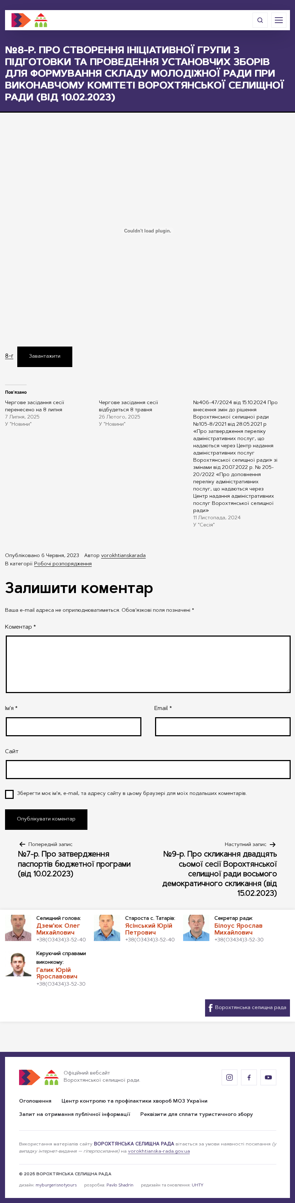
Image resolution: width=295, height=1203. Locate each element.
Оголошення (35, 1101)
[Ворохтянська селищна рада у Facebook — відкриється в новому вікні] (249, 1077)
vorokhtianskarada (123, 555)
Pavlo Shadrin (119, 1185)
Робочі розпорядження (63, 564)
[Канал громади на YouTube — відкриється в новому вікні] (268, 1077)
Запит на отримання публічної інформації (74, 1114)
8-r (9, 355)
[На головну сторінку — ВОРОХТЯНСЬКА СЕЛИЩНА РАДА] (29, 20)
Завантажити (44, 356)
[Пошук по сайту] (260, 20)
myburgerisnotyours (56, 1185)
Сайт (11, 752)
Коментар (20, 627)
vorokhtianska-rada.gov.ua (159, 1151)
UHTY (197, 1185)
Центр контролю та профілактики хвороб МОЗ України (135, 1101)
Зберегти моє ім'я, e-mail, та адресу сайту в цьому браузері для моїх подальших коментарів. (132, 793)
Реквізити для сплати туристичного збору (196, 1114)
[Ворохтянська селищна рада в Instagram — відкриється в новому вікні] (229, 1077)
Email (163, 708)
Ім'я (11, 708)
